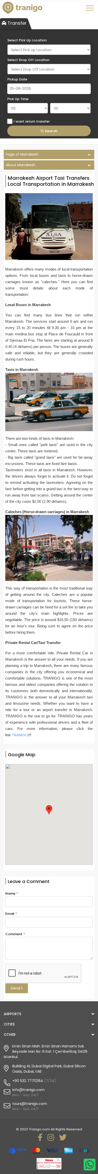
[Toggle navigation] (90, 10)
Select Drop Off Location (28, 59)
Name (11, 893)
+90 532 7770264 (27, 1080)
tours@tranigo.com (29, 1103)
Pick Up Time (17, 99)
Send (16, 988)
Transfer (16, 23)
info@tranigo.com (28, 1089)
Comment (15, 934)
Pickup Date (17, 79)
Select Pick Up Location (26, 40)
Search (51, 131)
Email (11, 913)
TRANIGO (20, 735)
